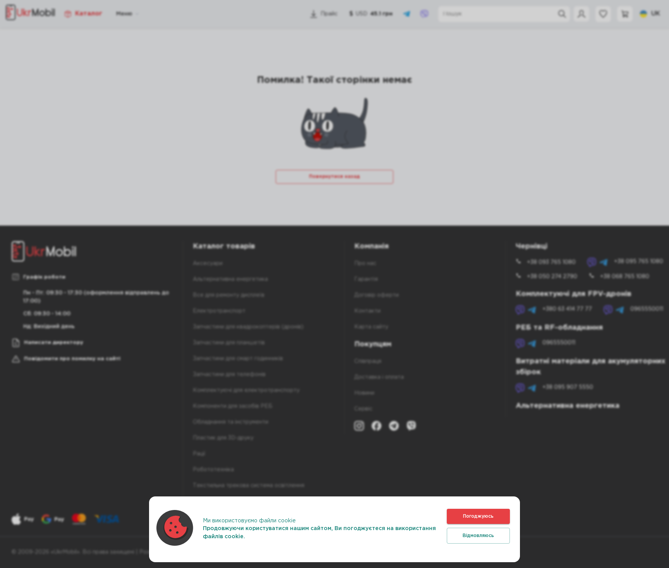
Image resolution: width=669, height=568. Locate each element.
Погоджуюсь (478, 516)
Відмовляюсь (478, 536)
